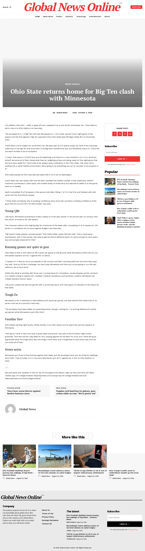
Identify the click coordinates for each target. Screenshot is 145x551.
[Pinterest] (125, 134)
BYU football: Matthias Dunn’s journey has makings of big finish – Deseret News (128, 182)
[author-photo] (4, 478)
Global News (62, 113)
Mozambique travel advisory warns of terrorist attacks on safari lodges (128, 191)
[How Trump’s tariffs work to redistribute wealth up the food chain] (110, 210)
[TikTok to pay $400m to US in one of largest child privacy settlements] (110, 201)
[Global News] (10, 409)
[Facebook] (114, 134)
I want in (121, 159)
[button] (7, 7)
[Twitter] (119, 134)
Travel (68, 530)
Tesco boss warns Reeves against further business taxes (24, 392)
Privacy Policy (130, 164)
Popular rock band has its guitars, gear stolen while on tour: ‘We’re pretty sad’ (76, 392)
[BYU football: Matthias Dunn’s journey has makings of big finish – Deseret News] (110, 181)
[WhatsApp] (130, 134)
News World (72, 84)
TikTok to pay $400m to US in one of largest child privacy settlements (127, 201)
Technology (71, 539)
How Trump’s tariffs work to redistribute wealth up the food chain (128, 210)
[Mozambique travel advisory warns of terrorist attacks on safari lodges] (110, 191)
